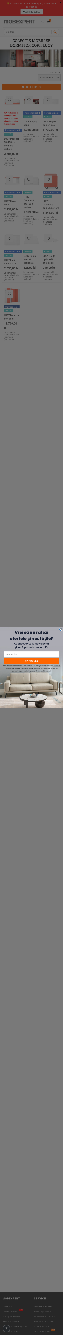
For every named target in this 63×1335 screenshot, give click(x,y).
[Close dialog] (60, 629)
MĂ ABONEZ (31, 661)
